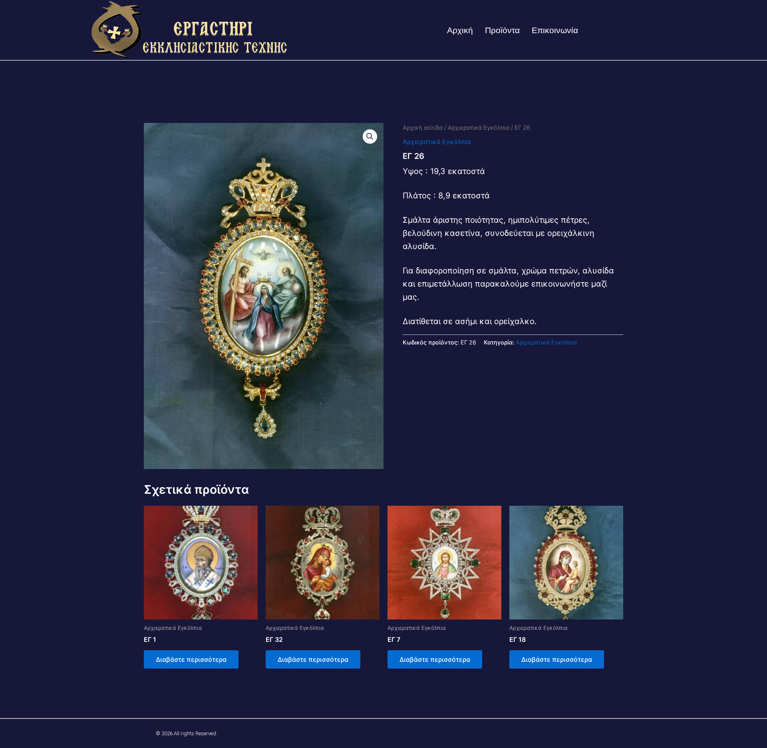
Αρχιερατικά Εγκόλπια (478, 127)
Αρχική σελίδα (423, 127)
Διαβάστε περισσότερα (191, 659)
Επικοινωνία (555, 30)
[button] (370, 136)
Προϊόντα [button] (502, 30)
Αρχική (460, 30)
